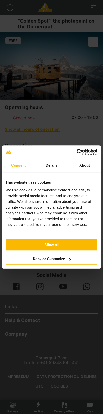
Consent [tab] (18, 165)
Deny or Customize (49, 259)
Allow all (51, 245)
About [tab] (84, 165)
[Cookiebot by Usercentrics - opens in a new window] (76, 152)
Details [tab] (51, 165)
